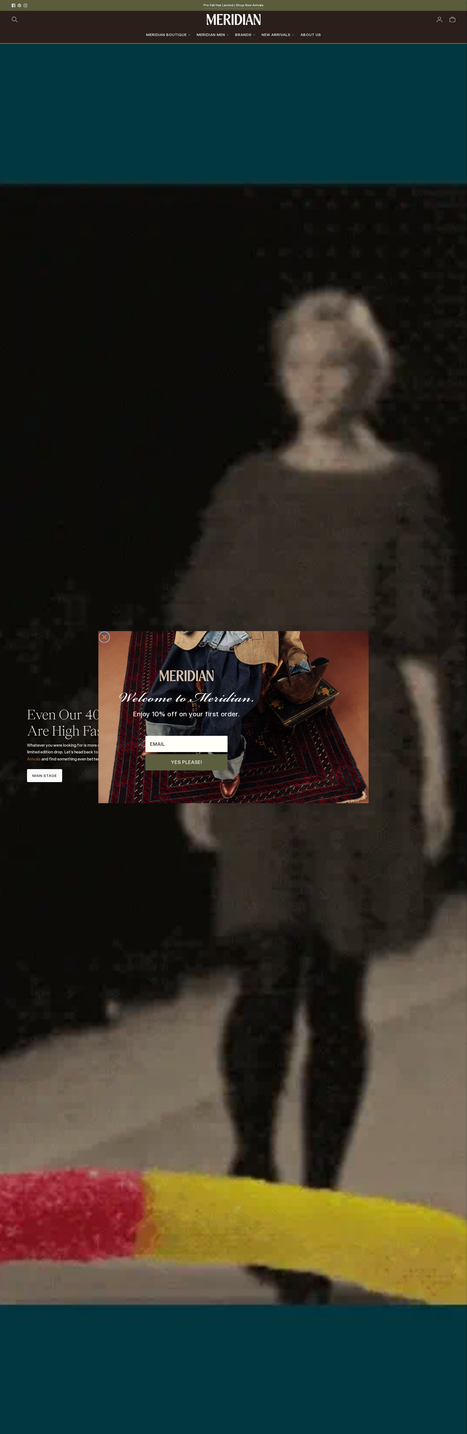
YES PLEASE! (186, 762)
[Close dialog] (104, 637)
